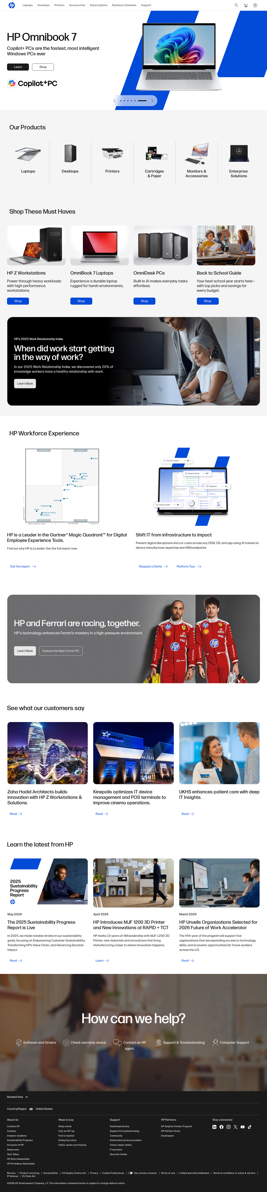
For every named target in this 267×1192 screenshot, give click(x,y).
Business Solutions (124, 5)
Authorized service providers (126, 1140)
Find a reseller (66, 1135)
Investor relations (17, 1135)
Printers (59, 5)
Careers (11, 1131)
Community (116, 1135)
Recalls (11, 1173)
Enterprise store (67, 1140)
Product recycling (29, 1173)
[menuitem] (27, 5)
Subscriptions (99, 5)
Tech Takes (13, 1154)
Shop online (65, 1126)
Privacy (94, 1173)
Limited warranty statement (194, 1173)
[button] (115, 101)
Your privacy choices (145, 1173)
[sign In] (255, 5)
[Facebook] (221, 1127)
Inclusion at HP (15, 1145)
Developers (167, 1135)
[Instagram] (228, 1127)
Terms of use (168, 1173)
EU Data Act (28, 1176)
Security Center (118, 1154)
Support (146, 5)
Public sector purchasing (72, 1145)
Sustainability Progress (20, 1140)
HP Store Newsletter (18, 1159)
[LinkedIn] (214, 1127)
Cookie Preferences (113, 1173)
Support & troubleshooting (124, 1131)
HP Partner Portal (170, 1131)
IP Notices (12, 1176)
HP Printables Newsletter (21, 1163)
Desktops (44, 5)
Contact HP (13, 1126)
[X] (235, 1127)
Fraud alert (116, 1149)
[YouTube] (243, 1127)
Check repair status (121, 1145)
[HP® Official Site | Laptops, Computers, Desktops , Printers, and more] (11, 5)
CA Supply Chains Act (74, 1173)
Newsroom (13, 1149)
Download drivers (119, 1126)
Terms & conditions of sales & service (234, 1173)
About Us (12, 1119)
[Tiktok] (250, 1127)
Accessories (77, 5)
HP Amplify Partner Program (176, 1126)
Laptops (28, 5)
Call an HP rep (66, 1131)
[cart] (246, 5)
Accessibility (50, 1173)
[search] (236, 5)
